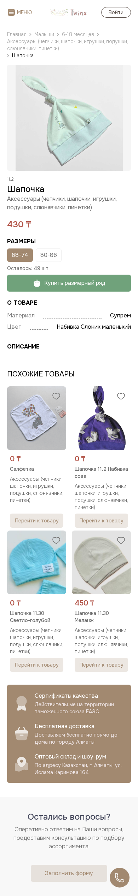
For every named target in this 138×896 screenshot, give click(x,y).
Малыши (44, 34)
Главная (17, 34)
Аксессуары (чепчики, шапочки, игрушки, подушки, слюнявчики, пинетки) (67, 45)
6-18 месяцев (78, 34)
